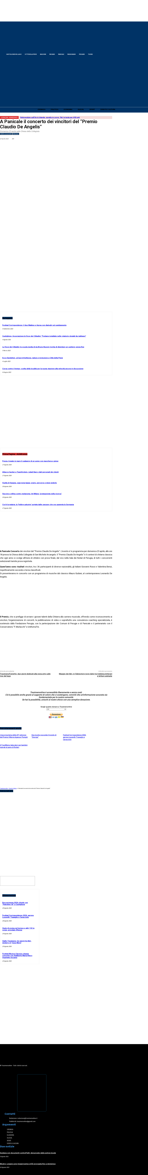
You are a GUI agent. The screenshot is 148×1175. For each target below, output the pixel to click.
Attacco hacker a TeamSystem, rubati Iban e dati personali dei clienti (30, 472)
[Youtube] (109, 54)
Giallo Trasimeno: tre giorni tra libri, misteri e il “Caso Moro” (16, 942)
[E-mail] (91, 144)
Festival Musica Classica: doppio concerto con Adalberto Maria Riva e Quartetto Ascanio (17, 956)
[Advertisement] (56, 413)
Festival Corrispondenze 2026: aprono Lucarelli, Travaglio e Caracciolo (18, 916)
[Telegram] (83, 144)
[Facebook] (98, 54)
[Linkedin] (66, 144)
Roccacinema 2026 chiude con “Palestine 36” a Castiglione (15, 904)
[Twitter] (102, 54)
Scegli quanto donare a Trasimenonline (56, 707)
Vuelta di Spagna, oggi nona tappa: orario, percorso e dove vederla (29, 483)
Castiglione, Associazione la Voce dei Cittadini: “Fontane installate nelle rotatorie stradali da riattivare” (44, 336)
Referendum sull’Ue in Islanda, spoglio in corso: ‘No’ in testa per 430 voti (50, 117)
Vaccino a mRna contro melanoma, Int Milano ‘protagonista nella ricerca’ (32, 494)
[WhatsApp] (75, 144)
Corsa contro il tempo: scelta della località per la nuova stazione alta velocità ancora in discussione (42, 369)
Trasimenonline (4, 788)
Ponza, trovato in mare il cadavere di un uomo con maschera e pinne (30, 461)
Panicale (15, 134)
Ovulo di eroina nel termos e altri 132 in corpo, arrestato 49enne (18, 929)
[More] (108, 144)
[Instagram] (106, 54)
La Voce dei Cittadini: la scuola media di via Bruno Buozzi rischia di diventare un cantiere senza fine (43, 347)
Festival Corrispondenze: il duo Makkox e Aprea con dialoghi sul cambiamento (34, 325)
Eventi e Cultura (5, 134)
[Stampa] (100, 144)
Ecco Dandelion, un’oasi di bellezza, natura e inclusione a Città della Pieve (32, 358)
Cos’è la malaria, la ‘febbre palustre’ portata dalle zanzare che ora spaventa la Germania (38, 505)
